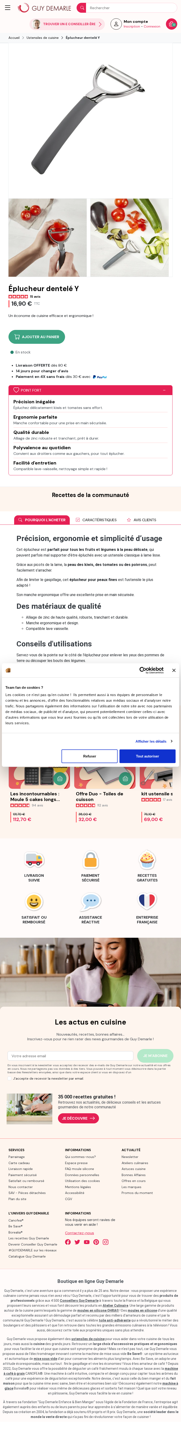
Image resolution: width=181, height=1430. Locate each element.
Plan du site (17, 1199)
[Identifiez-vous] (116, 25)
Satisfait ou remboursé (26, 1181)
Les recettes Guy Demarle (28, 1238)
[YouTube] (87, 1242)
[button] (8, 8)
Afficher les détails (151, 741)
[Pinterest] (96, 1242)
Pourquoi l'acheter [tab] (45, 519)
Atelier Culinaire (115, 1305)
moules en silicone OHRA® (98, 1310)
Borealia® (15, 1232)
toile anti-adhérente (115, 1320)
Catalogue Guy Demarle (27, 1256)
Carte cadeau (19, 1163)
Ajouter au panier (40, 336)
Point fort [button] (31, 390)
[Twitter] (77, 1242)
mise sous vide (45, 1359)
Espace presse (76, 1163)
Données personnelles (82, 1175)
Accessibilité (74, 1193)
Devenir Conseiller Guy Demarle (32, 1244)
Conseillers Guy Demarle (79, 1300)
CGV (68, 1199)
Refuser (89, 756)
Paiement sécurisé (22, 1175)
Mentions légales (78, 1187)
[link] (33, 865)
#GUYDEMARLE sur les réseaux (32, 1250)
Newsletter (130, 1157)
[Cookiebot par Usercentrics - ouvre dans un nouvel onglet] (143, 670)
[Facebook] (68, 1242)
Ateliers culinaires (135, 1163)
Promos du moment (137, 1193)
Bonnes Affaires (134, 1175)
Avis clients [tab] (144, 519)
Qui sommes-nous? (80, 1157)
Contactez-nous (79, 1232)
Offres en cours (134, 1181)
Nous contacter (20, 1187)
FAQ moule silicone (79, 1169)
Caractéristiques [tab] (99, 519)
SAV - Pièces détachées (27, 1193)
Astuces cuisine (134, 1169)
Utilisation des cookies (82, 1181)
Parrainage (16, 1157)
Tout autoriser (147, 756)
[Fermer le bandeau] (174, 670)
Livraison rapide (20, 1169)
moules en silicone (142, 1310)
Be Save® (15, 1226)
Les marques (131, 1187)
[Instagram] (105, 1242)
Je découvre (74, 1118)
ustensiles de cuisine (88, 1339)
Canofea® (16, 1220)
